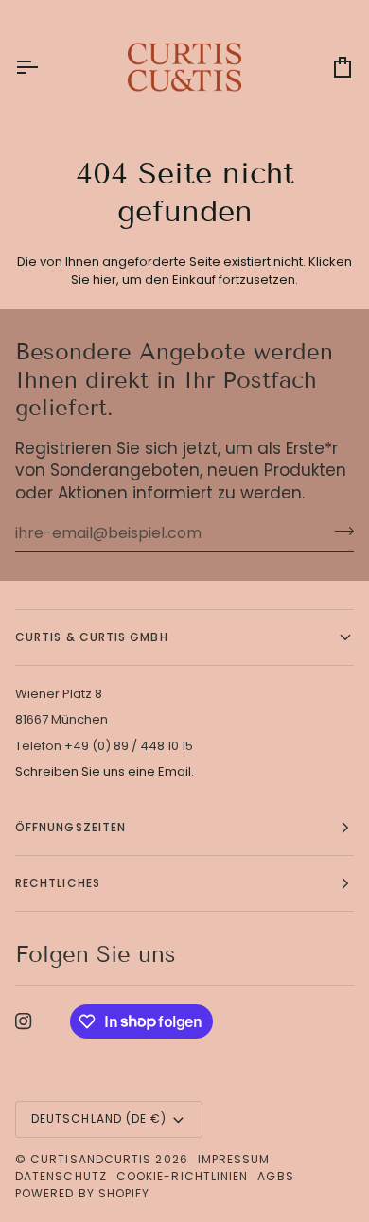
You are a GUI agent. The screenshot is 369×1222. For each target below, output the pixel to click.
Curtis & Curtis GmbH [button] (91, 637)
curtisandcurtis (90, 1159)
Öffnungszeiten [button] (70, 827)
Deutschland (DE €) (99, 1118)
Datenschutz (61, 1176)
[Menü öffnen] (43, 66)
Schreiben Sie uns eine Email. (104, 771)
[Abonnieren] (338, 530)
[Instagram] (23, 1021)
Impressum (234, 1159)
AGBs (275, 1176)
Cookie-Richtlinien (182, 1176)
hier (104, 279)
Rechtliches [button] (57, 883)
